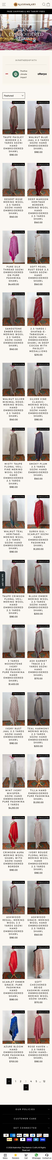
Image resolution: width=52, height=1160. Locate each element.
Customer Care (25, 1118)
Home (6, 21)
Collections (16, 21)
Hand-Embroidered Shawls (36, 21)
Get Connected (25, 1128)
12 (44, 1081)
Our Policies (25, 1109)
